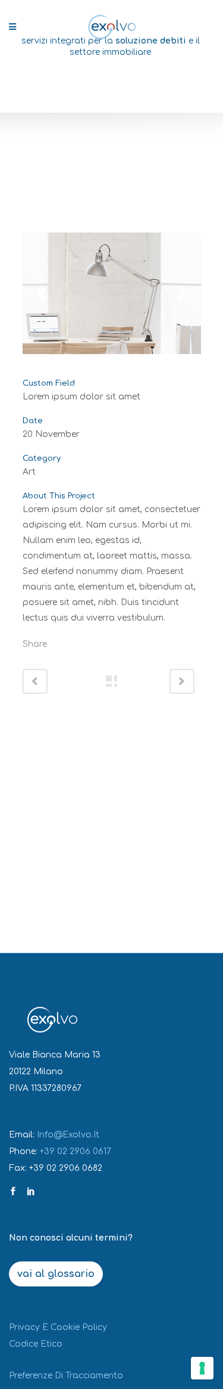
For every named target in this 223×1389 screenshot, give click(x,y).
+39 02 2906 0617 (75, 1151)
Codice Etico (35, 1344)
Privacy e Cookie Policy (58, 1327)
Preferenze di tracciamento (66, 1375)
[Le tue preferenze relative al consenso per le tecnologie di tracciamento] (202, 1368)
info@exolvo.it (68, 1134)
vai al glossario (56, 1274)
